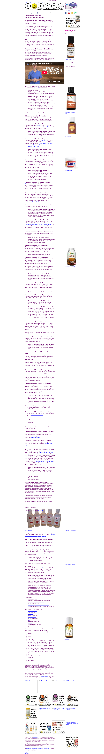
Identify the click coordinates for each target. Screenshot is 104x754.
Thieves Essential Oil (68, 136)
